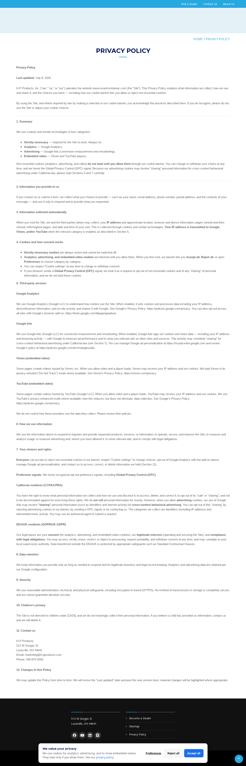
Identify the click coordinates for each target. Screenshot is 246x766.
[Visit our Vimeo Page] (97, 735)
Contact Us (210, 4)
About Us (228, 4)
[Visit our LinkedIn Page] (89, 735)
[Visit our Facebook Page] (74, 735)
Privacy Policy (137, 734)
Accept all (193, 753)
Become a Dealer (140, 718)
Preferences (153, 753)
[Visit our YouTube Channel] (82, 735)
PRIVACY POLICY (218, 39)
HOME (198, 39)
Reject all (173, 753)
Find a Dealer (189, 4)
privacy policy (104, 757)
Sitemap (134, 726)
